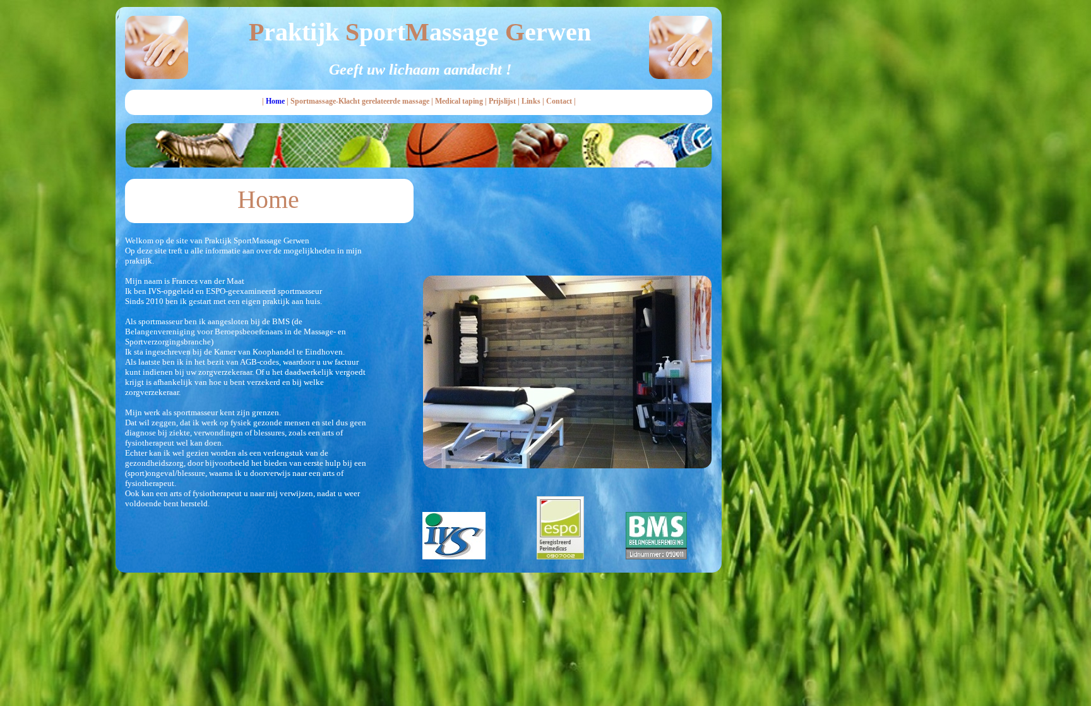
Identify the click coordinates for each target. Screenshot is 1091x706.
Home (275, 101)
